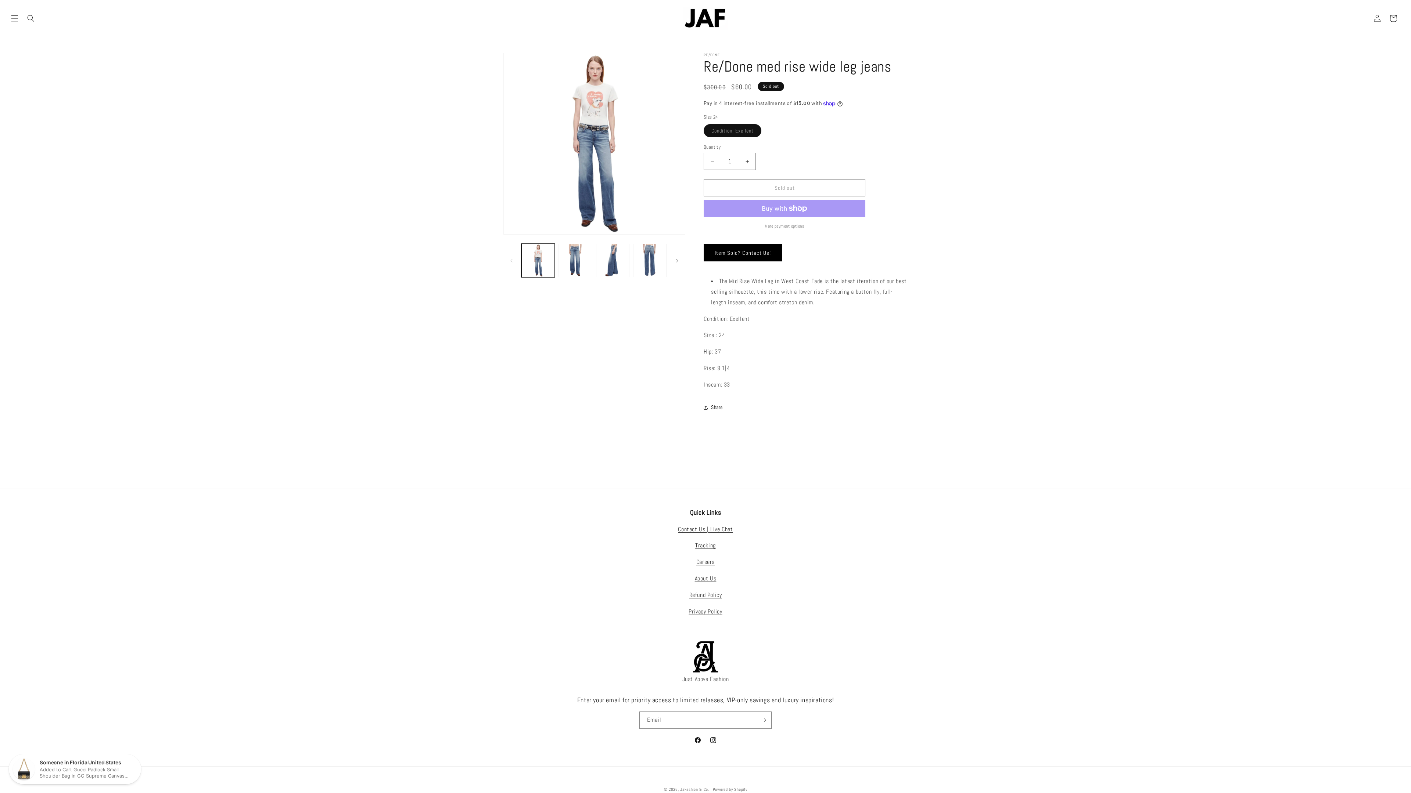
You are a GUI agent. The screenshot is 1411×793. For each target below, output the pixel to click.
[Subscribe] (763, 720)
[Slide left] (511, 261)
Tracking (705, 545)
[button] (15, 18)
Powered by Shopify (730, 789)
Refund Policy (705, 595)
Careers (705, 562)
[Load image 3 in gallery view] (612, 260)
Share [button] (717, 407)
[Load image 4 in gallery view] (650, 260)
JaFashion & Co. (694, 789)
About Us (706, 578)
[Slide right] (677, 261)
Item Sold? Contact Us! (743, 252)
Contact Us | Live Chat (705, 529)
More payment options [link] (784, 226)
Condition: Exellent (736, 132)
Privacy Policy (705, 611)
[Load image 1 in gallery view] (538, 260)
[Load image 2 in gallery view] (575, 260)
